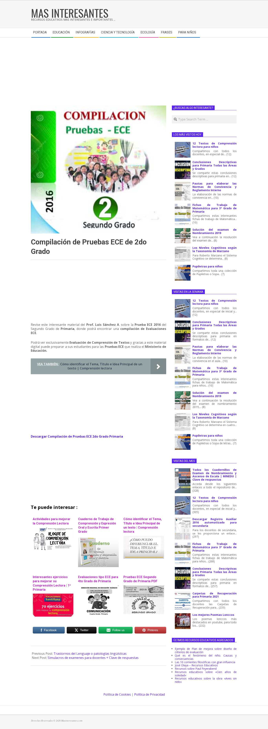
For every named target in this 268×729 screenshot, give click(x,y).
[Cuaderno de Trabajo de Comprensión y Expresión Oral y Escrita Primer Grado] (98, 538)
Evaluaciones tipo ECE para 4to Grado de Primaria (98, 579)
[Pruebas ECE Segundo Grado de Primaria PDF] (143, 587)
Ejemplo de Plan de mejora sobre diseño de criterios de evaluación (206, 650)
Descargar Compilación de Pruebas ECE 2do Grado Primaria (77, 436)
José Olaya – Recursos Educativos (196, 665)
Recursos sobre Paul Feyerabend (196, 668)
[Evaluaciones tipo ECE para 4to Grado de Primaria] (98, 587)
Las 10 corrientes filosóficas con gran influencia (205, 662)
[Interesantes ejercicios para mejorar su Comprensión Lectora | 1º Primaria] (53, 595)
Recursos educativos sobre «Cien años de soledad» (206, 673)
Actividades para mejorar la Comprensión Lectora (51, 521)
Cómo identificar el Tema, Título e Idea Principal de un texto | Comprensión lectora (142, 525)
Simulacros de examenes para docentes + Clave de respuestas (93, 658)
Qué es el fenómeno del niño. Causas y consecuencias (206, 657)
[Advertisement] (134, 67)
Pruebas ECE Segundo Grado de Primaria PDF (140, 579)
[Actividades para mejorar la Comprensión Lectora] (53, 529)
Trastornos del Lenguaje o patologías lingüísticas (90, 653)
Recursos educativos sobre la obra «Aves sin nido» (206, 680)
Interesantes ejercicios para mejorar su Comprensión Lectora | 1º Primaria (52, 583)
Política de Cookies (117, 694)
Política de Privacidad (149, 694)
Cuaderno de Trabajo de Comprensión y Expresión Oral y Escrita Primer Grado (97, 525)
